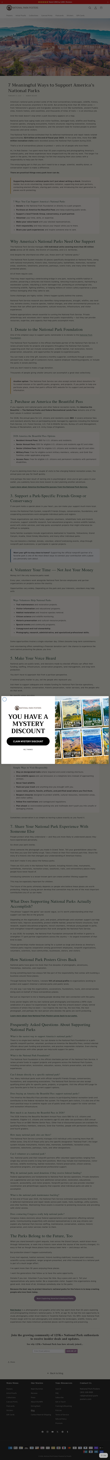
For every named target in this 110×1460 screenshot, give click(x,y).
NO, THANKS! (28, 749)
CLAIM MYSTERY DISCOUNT (28, 741)
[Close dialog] (4, 699)
